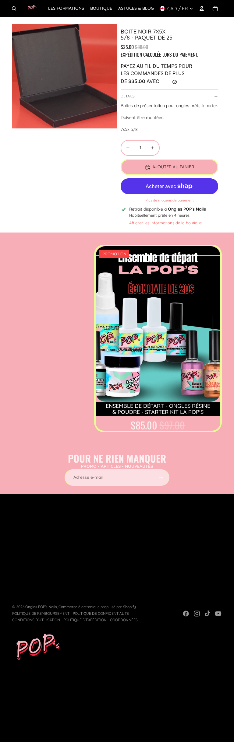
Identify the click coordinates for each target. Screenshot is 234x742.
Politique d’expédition (85, 620)
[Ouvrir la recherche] (14, 8)
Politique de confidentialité (101, 613)
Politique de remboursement (40, 613)
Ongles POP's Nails (41, 606)
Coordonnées (124, 620)
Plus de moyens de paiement (169, 200)
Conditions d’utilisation (36, 620)
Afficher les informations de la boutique (165, 222)
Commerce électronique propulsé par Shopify (97, 606)
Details (128, 96)
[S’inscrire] (161, 477)
